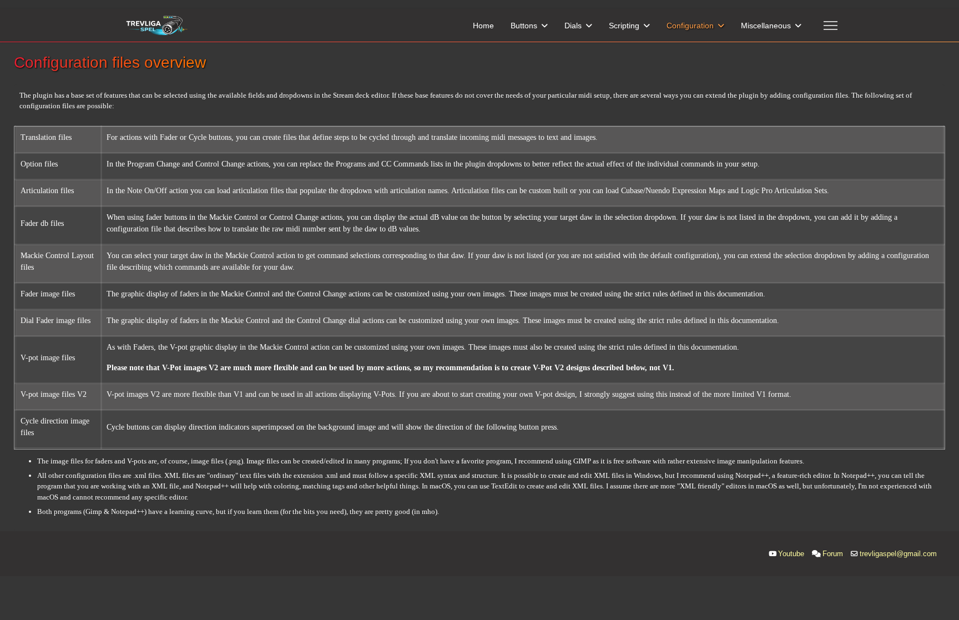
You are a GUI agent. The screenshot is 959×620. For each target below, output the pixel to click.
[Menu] (830, 25)
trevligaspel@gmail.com (898, 554)
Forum (832, 554)
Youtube (791, 554)
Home (483, 25)
